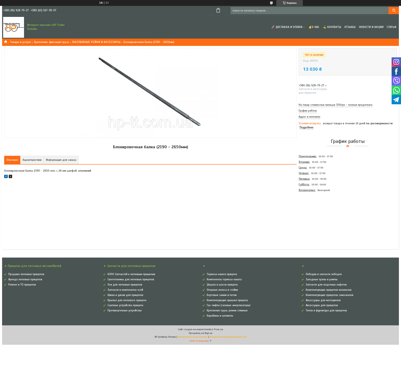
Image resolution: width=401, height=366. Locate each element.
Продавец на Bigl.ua (200, 333)
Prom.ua (218, 329)
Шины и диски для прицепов (125, 295)
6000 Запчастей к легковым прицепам (131, 274)
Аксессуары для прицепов (322, 305)
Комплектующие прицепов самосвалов (329, 295)
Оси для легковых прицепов (125, 284)
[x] (10, 177)
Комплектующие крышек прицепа (227, 300)
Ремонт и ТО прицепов (22, 284)
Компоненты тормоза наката (224, 279)
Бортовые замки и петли (222, 295)
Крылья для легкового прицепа (127, 300)
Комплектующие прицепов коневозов (329, 290)
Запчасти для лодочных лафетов (326, 284)
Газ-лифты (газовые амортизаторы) (228, 305)
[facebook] (6, 177)
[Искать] (393, 10)
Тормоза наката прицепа (222, 274)
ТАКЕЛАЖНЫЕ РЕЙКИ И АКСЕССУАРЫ (96, 42)
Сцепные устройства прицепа (125, 305)
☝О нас (313, 27)
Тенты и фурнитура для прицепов (326, 310)
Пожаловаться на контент (193, 336)
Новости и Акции (371, 27)
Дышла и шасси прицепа (222, 284)
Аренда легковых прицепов (25, 279)
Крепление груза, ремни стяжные (227, 310)
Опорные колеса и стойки (222, 290)
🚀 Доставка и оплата (286, 27)
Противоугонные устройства (125, 310)
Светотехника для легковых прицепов (131, 279)
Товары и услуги (20, 42)
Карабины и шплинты (220, 315)
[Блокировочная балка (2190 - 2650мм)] (313, 215)
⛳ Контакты (332, 27)
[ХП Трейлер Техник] (13, 27)
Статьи (391, 27)
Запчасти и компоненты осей (125, 290)
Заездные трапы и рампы (322, 279)
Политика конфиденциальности (228, 336)
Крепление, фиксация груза (51, 42)
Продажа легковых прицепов (26, 274)
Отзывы (349, 27)
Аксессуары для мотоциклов (323, 300)
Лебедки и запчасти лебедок (324, 274)
